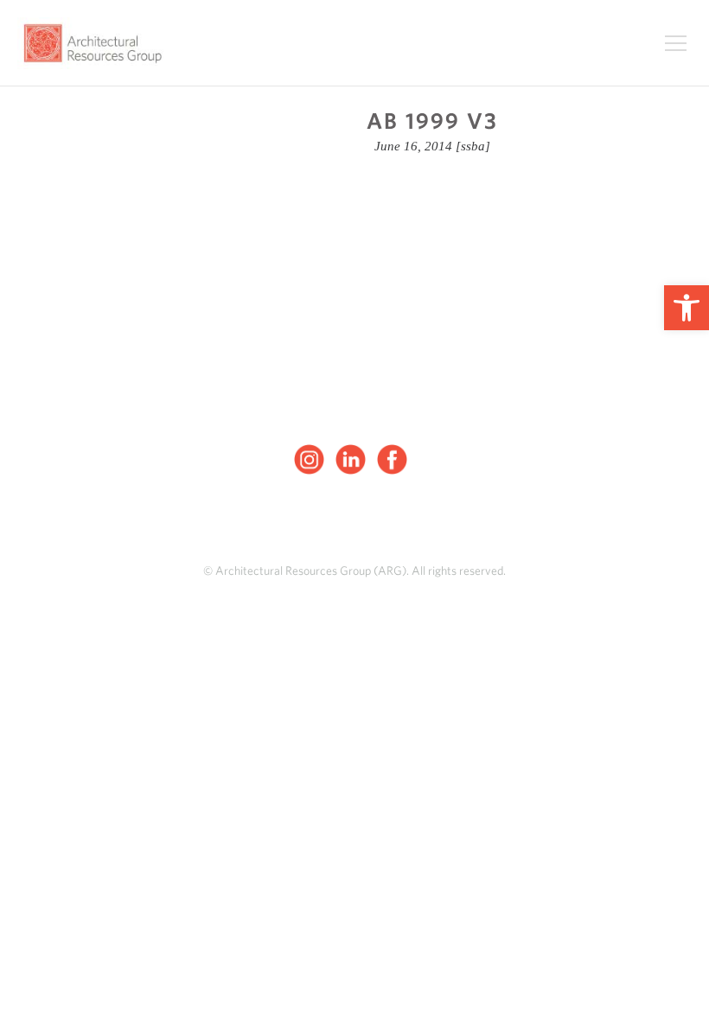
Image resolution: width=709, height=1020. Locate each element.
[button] (686, 307)
